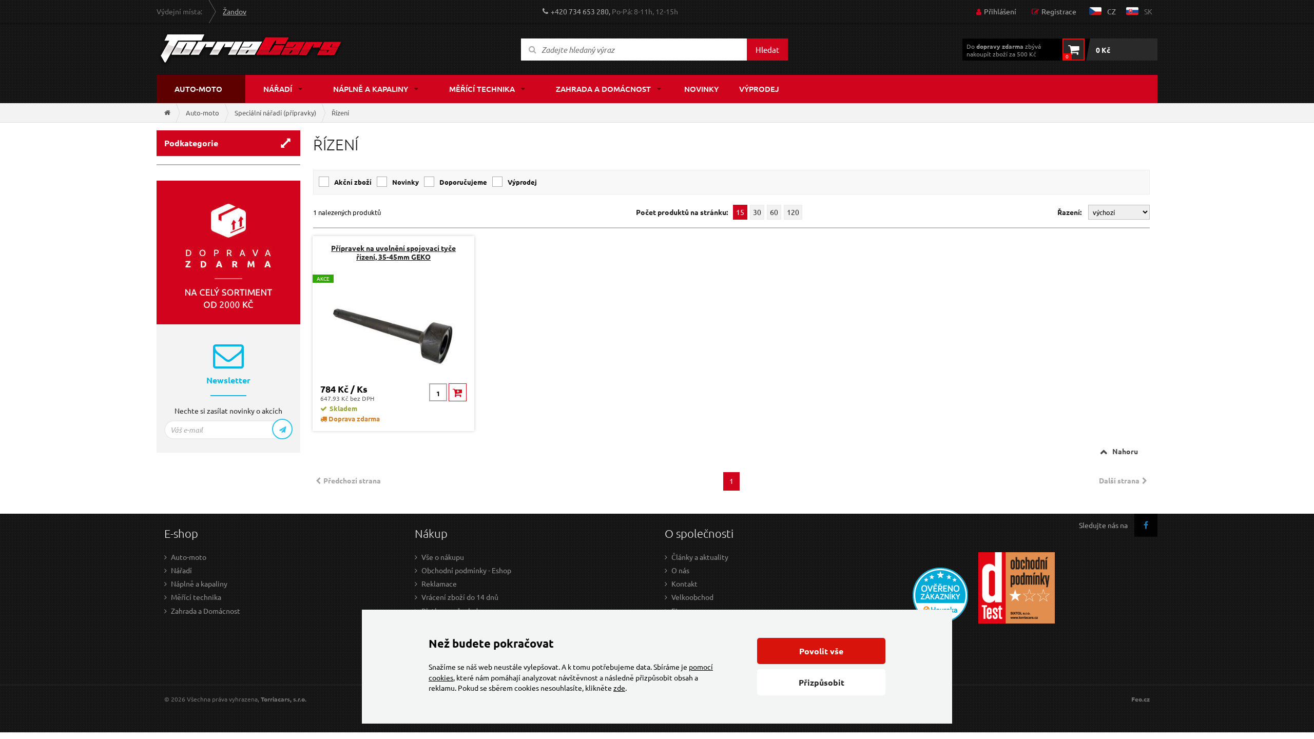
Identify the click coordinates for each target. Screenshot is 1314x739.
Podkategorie (191, 143)
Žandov (234, 11)
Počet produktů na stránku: (682, 212)
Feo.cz (1140, 699)
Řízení (340, 112)
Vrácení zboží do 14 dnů (459, 596)
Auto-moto (198, 89)
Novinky (701, 89)
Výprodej (759, 89)
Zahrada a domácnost (603, 89)
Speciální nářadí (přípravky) (275, 112)
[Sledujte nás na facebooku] (1145, 525)
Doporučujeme (463, 182)
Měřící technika (482, 89)
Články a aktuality (699, 556)
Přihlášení (1000, 11)
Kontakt (684, 583)
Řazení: (1070, 212)
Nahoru (1125, 451)
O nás (680, 570)
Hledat (767, 49)
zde (619, 687)
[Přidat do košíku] (458, 392)
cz (1111, 11)
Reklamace (439, 583)
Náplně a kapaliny (370, 89)
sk (1148, 11)
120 (793, 212)
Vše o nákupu (442, 556)
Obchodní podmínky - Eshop (466, 570)
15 (740, 212)
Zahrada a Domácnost (205, 610)
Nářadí (277, 89)
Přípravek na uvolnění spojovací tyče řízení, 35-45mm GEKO (393, 252)
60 (774, 212)
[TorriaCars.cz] (167, 112)
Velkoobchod (692, 596)
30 (757, 212)
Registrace (1058, 11)
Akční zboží (353, 182)
